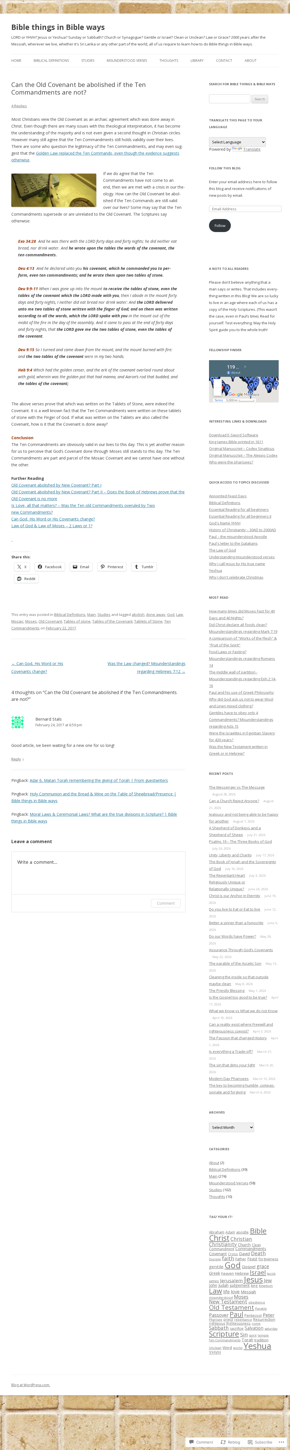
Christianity (223, 1244)
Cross (233, 1254)
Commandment (221, 1248)
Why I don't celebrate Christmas (236, 577)
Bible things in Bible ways (58, 27)
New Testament (228, 1301)
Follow (220, 225)
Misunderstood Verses (127, 60)
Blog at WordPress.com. (30, 1385)
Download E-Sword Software (233, 435)
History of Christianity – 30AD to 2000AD (242, 529)
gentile (216, 1266)
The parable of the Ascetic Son (235, 963)
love (235, 1292)
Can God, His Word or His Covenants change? (53, 519)
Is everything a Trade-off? (231, 1051)
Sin (244, 1334)
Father (240, 1258)
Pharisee (215, 1319)
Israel (258, 1272)
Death (258, 1253)
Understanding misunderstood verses (242, 556)
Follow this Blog (225, 168)
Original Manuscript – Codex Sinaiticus (241, 448)
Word (227, 1347)
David (244, 1253)
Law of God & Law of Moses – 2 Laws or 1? (51, 525)
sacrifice (237, 1328)
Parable (261, 1308)
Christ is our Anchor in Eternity (234, 895)
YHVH (215, 1352)
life (226, 1292)
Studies (87, 60)
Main (91, 614)
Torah (247, 1339)
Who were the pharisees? (231, 462)
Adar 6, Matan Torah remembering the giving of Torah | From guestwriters (99, 780)
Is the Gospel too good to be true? (238, 997)
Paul (236, 1314)
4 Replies (19, 105)
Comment (166, 903)
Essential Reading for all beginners (239, 509)
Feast (252, 1258)
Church (244, 1244)
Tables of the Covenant (112, 621)
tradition (261, 1339)
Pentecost (253, 1315)
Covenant (218, 1253)
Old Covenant (50, 621)
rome (256, 1323)
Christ (219, 1238)
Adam (230, 1232)
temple (263, 1335)
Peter (268, 1315)
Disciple (215, 1259)
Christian (241, 1238)
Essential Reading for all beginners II (240, 516)
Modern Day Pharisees (229, 1078)
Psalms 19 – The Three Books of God (240, 841)
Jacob (271, 1273)
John (213, 1285)
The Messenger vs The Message (237, 787)
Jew (268, 1280)
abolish (138, 614)
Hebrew (242, 1273)
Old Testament (231, 1307)
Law (179, 614)
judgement (240, 1285)
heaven (227, 1273)
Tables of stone (77, 621)
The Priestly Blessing (226, 990)
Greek (214, 1273)
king (254, 1285)
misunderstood (221, 1297)
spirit (253, 1335)
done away (155, 614)
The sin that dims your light (232, 1065)
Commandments (250, 1248)
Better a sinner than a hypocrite (236, 922)
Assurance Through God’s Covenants (241, 949)
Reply (16, 759)
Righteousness (238, 1323)
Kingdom (266, 1285)
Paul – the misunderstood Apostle (238, 536)
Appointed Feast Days (228, 495)
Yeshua (257, 1345)
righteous (217, 1323)
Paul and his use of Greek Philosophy (241, 692)
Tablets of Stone (148, 621)
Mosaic (17, 621)
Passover (219, 1315)
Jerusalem (231, 1280)
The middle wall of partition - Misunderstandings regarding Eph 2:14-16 (242, 679)
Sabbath (219, 1328)
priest (228, 1319)
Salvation (254, 1328)
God (170, 614)
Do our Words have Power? (232, 936)
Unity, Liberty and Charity (230, 855)
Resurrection (264, 1319)
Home (16, 60)
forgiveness (268, 1259)
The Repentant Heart (227, 875)
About (251, 60)
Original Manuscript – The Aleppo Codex (243, 455)
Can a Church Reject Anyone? (234, 800)
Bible (258, 1231)
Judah (223, 1285)
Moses (31, 621)
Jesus (253, 1279)
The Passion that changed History (238, 1037)
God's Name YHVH (224, 523)
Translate (252, 149)
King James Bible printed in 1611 (236, 441)
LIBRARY (197, 60)
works (237, 1348)
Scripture (224, 1334)
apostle (242, 1232)
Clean (256, 1245)
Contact (224, 60)
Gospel (248, 1266)
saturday (271, 1328)
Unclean (215, 1348)
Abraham (216, 1232)
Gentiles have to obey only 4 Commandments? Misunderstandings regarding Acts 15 (241, 719)
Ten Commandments (224, 1340)
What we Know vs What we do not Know (243, 1010)
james (214, 1281)
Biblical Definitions (51, 60)
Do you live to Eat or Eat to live (234, 909)
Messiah (248, 1291)
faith (228, 1258)
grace (263, 1266)
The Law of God (222, 550)
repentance (243, 1319)
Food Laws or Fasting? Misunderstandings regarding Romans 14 (242, 658)
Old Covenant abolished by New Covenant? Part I (56, 485)
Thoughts (168, 60)
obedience (256, 1302)
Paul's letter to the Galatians (233, 543)
